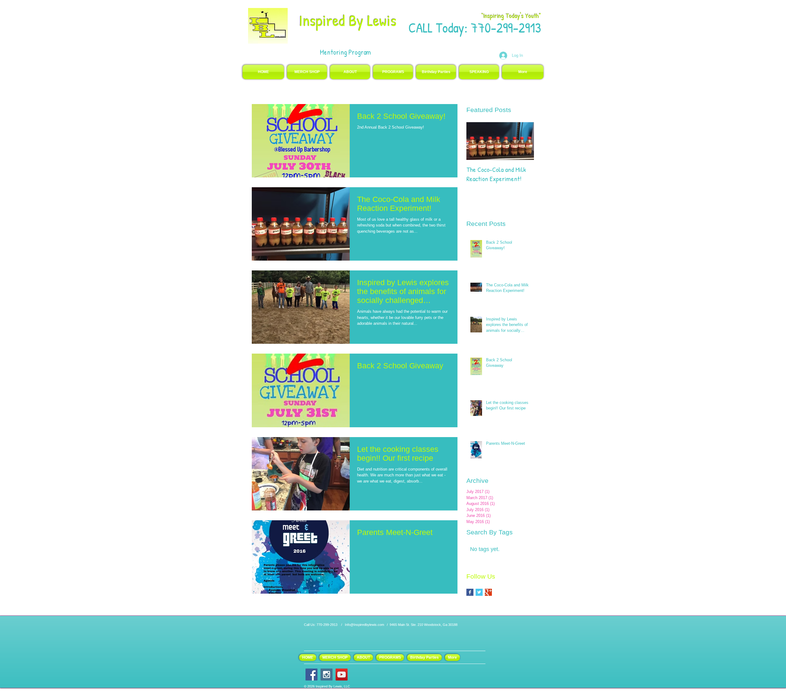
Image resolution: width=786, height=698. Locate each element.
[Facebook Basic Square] (469, 592)
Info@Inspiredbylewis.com (364, 624)
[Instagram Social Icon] (327, 675)
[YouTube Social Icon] (342, 675)
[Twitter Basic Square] (479, 592)
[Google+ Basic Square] (488, 592)
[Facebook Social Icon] (311, 675)
